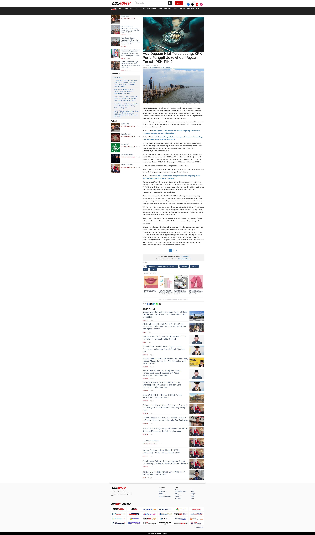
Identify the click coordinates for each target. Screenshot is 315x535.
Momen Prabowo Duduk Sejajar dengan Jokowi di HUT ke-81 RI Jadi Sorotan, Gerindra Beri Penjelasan (165, 419)
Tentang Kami (162, 495)
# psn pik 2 (194, 266)
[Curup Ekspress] (196, 519)
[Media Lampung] (165, 509)
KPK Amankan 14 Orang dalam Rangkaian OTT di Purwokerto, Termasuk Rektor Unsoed (164, 337)
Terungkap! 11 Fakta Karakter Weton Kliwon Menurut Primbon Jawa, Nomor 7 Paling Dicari (125, 106)
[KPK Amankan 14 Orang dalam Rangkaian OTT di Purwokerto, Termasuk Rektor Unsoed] (196, 339)
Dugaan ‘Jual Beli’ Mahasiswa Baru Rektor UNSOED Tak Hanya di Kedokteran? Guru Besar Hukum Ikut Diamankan (165, 314)
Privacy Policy (162, 491)
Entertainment (163, 8)
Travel (170, 8)
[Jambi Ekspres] (134, 514)
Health (188, 8)
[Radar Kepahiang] (180, 519)
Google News (184, 256)
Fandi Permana (152, 68)
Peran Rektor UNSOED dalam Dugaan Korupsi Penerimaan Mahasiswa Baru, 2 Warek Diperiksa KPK (164, 349)
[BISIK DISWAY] (114, 8)
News (120, 8)
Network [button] (179, 3)
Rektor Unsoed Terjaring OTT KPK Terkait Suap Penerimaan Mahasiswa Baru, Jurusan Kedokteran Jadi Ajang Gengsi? (164, 326)
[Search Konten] (170, 3)
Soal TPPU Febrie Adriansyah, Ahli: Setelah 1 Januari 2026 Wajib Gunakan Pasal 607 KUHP (130, 29)
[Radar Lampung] (165, 514)
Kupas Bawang (126, 134)
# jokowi (153, 269)
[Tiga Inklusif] (115, 147)
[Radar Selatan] (196, 523)
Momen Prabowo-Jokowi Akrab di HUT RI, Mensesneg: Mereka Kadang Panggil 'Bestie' (162, 451)
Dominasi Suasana (127, 165)
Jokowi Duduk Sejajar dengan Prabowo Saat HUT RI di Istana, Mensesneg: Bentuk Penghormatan (165, 430)
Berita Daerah (147, 8)
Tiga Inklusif (125, 144)
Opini (112, 13)
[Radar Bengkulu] (134, 523)
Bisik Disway (178, 490)
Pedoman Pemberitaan (165, 496)
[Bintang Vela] (115, 19)
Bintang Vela (117, 77)
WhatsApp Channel (184, 259)
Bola (139, 8)
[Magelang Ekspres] (196, 514)
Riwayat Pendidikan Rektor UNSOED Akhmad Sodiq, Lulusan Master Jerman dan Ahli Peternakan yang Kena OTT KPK (165, 361)
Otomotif (153, 8)
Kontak (160, 490)
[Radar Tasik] (149, 509)
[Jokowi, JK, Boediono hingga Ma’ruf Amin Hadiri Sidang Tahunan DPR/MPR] (196, 475)
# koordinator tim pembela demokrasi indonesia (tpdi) (162, 266)
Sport (198, 8)
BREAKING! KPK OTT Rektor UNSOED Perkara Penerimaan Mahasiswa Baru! (162, 396)
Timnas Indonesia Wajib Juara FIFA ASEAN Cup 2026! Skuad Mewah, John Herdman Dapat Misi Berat (124, 99)
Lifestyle (182, 8)
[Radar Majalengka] (134, 519)
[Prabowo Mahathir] (115, 158)
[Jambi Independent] (118, 514)
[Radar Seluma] (165, 523)
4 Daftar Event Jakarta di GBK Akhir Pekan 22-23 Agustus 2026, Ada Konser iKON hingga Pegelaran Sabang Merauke (125, 83)
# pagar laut (184, 266)
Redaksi (161, 493)
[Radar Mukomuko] (118, 523)
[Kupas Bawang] (115, 137)
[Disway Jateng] (180, 514)
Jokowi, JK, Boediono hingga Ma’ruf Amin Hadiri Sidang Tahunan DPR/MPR (164, 473)
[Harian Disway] (134, 509)
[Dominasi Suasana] (115, 168)
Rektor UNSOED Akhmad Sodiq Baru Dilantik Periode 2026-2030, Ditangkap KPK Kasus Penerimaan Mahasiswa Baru (162, 373)
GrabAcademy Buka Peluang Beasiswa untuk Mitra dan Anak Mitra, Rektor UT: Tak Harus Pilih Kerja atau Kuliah (130, 53)
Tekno (192, 8)
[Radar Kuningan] (118, 519)
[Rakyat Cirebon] (196, 509)
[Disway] (118, 509)
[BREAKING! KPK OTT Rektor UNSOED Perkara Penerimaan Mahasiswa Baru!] (196, 398)
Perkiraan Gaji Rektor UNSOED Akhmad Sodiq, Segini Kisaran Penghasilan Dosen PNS (123, 91)
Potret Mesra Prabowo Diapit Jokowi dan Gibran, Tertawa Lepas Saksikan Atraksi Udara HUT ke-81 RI (166, 462)
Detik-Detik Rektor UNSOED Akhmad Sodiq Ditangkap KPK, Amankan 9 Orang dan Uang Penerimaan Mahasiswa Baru (162, 385)
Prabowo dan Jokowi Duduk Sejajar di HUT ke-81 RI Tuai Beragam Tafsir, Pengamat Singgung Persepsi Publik (165, 408)
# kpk (145, 269)
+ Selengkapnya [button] (199, 527)
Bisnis (175, 8)
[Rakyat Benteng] (180, 523)
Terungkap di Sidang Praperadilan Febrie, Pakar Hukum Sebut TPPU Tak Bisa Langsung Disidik (130, 41)
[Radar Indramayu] (180, 509)
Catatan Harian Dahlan (130, 8)
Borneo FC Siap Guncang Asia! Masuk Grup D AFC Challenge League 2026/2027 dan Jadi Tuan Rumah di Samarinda (125, 114)
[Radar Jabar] (165, 519)
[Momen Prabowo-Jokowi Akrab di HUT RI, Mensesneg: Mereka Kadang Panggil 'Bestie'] (196, 453)
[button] (173, 34)
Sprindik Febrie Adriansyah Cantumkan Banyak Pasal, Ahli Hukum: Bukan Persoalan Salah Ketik (130, 65)
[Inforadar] (149, 514)
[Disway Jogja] (149, 519)
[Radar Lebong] (149, 523)
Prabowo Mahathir (127, 154)
